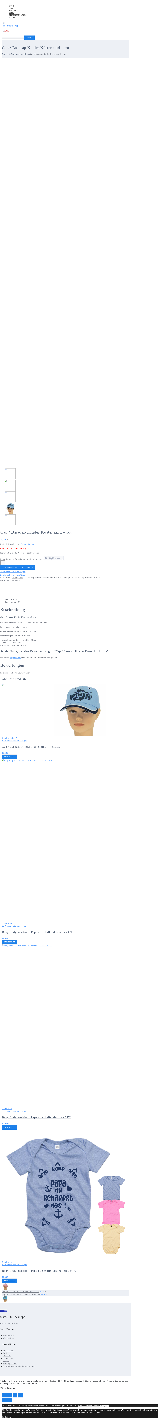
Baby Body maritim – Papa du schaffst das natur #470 (37, 932)
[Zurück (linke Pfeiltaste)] (4, 1400)
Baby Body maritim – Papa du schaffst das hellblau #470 (39, 1270)
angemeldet (15, 657)
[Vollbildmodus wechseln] (9, 1395)
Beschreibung (11, 599)
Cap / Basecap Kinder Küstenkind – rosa (20, 1292)
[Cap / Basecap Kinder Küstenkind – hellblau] (28, 735)
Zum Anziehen (17, 54)
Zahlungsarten (10, 1363)
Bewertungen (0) (12, 602)
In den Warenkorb (10, 567)
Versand (7, 1361)
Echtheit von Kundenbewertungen (19, 1366)
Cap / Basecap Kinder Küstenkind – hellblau (31, 746)
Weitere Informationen (89, 1406)
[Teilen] (15, 1395)
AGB (5, 1353)
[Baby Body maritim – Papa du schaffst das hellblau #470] (67, 1259)
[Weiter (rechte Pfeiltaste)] (9, 1400)
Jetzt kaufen (27, 567)
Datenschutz (9, 1358)
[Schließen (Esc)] (20, 1395)
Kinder (27, 54)
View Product (9, 757)
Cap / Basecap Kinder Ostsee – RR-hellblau (21, 1294)
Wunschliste (8, 1338)
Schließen (6, 1417)
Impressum (8, 1350)
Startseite (6, 54)
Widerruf (7, 1356)
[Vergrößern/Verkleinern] (4, 1395)
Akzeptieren (105, 1406)
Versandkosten (28, 544)
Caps (21, 577)
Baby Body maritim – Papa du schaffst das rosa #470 (36, 1117)
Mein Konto (8, 1335)
